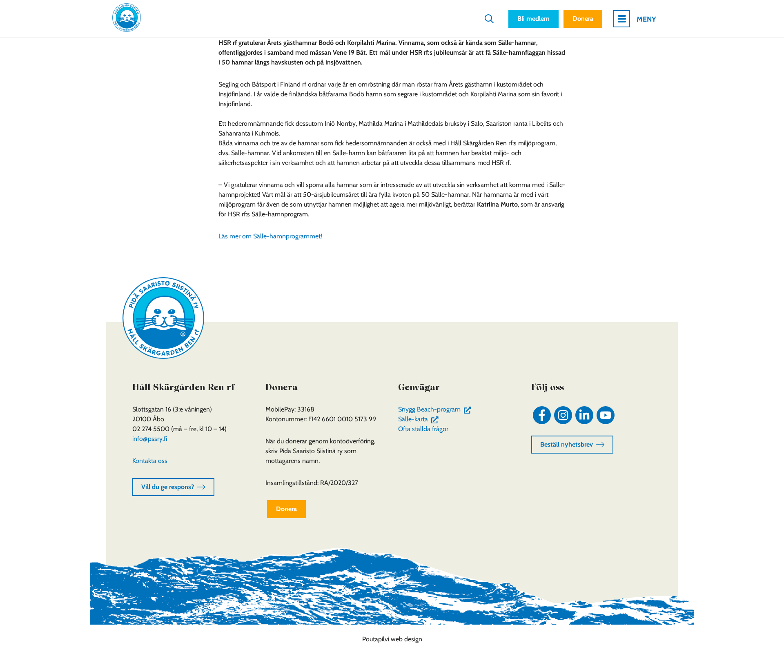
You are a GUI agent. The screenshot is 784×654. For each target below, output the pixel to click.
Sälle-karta (420, 419)
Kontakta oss (149, 461)
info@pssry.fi (149, 439)
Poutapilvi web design (392, 639)
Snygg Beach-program (436, 409)
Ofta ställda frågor (423, 429)
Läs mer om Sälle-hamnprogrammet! (270, 236)
